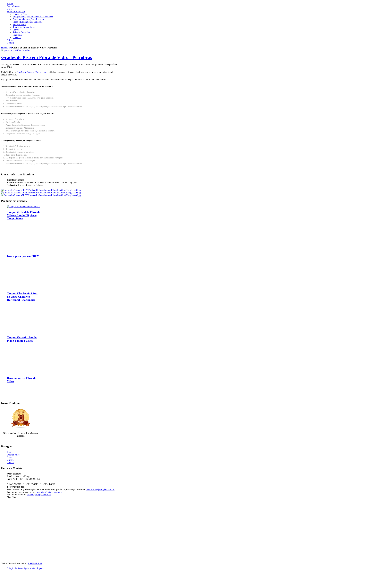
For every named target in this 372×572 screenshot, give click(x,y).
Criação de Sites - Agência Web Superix (25, 568)
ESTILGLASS (35, 563)
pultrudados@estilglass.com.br (100, 489)
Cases (9, 47)
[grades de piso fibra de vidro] (15, 50)
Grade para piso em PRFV (23, 256)
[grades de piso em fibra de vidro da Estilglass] (41, 190)
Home (4, 47)
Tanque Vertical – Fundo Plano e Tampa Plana (22, 339)
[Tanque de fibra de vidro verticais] (23, 206)
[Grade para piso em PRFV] (25, 250)
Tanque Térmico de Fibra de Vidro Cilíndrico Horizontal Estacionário (22, 296)
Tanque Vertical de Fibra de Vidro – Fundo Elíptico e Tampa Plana (23, 215)
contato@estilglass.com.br (39, 494)
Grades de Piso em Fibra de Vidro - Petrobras (46, 57)
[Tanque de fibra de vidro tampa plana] (25, 332)
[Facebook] (7, 500)
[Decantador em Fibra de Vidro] (25, 372)
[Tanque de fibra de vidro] (25, 288)
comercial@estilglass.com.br (49, 492)
